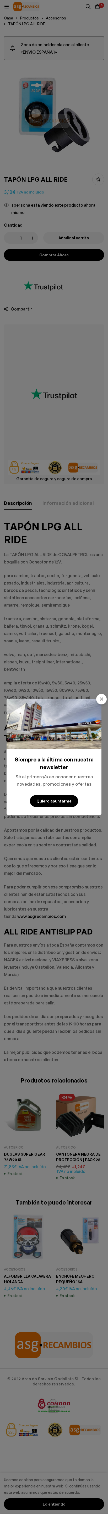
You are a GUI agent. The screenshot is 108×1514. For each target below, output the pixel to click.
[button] (101, 699)
